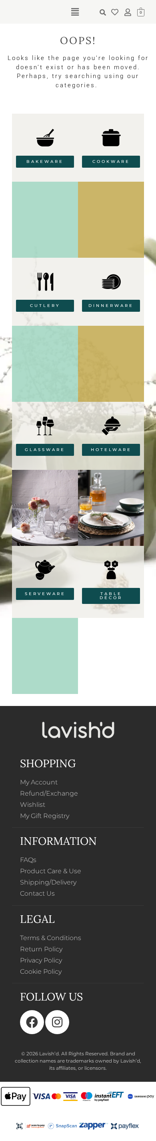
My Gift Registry (44, 816)
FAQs (28, 860)
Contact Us (37, 893)
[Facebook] (32, 1022)
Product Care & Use (50, 871)
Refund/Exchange (49, 793)
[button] (75, 11)
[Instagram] (57, 1022)
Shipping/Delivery (48, 882)
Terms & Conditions (50, 938)
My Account (39, 782)
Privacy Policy (41, 960)
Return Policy (41, 949)
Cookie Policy (41, 971)
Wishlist (32, 804)
